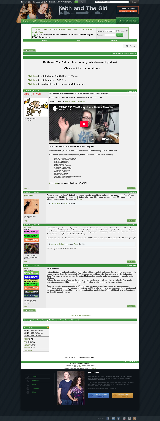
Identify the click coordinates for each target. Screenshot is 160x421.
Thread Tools (116, 53)
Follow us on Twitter (113, 418)
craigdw (27, 228)
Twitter (67, 101)
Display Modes (129, 53)
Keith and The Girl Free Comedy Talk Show (83, 10)
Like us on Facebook (107, 418)
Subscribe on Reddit (129, 418)
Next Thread (86, 315)
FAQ (78, 40)
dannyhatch (55, 203)
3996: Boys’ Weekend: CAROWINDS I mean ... (54, 2)
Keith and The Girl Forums (45, 29)
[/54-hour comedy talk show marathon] (31, 293)
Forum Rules (28, 350)
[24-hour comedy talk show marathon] (31, 237)
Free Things (35, 388)
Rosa (66, 203)
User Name (100, 31)
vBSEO (81, 366)
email (83, 101)
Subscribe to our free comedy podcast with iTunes (98, 395)
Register (44, 40)
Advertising (35, 380)
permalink (132, 91)
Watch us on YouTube (124, 418)
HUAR (34, 392)
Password (100, 35)
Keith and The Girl (129, 362)
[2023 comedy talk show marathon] (31, 274)
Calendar (114, 40)
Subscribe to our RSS (134, 418)
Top (137, 362)
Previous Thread (76, 315)
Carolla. (80, 199)
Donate (34, 384)
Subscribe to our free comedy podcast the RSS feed (122, 395)
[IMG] (25, 341)
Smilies (26, 339)
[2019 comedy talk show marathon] (31, 233)
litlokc (26, 269)
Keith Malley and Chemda (36, 12)
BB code (26, 338)
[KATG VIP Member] (31, 295)
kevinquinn (29, 195)
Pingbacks (27, 345)
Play (80, 1)
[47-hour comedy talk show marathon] (31, 241)
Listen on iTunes (127, 20)
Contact (34, 376)
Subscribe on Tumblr (118, 418)
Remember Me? (123, 31)
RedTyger (93, 368)
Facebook (75, 101)
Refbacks (27, 347)
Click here (33, 76)
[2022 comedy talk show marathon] (31, 278)
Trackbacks (27, 344)
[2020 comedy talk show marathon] (31, 282)
